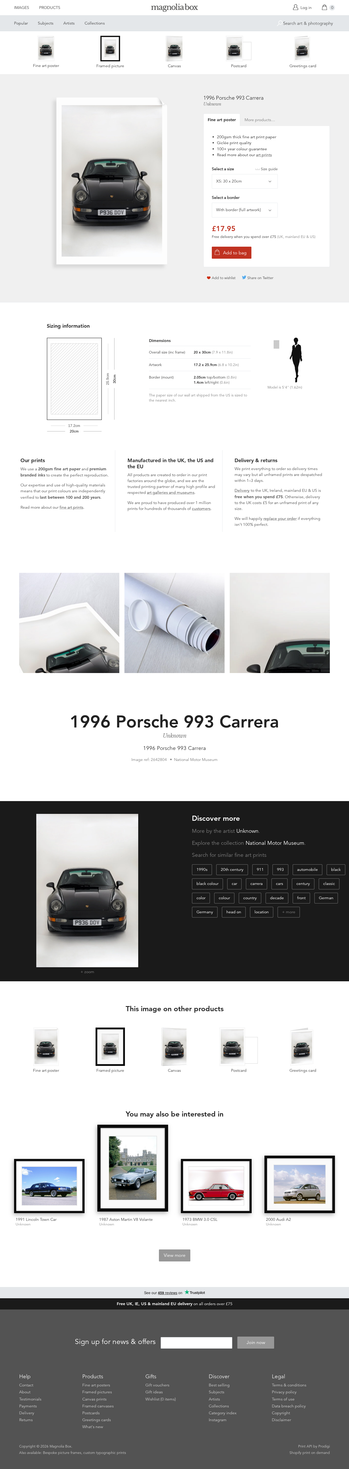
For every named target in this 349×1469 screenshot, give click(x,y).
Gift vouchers (157, 1385)
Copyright (281, 1413)
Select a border (225, 197)
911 (260, 869)
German (326, 898)
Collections (95, 23)
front (301, 898)
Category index (223, 1413)
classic (329, 883)
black (336, 869)
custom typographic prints (104, 1452)
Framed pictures (97, 1392)
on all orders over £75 (174, 1303)
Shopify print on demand (309, 1452)
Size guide (269, 169)
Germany (204, 912)
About (24, 1392)
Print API (305, 1446)
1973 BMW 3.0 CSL (199, 1219)
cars (279, 883)
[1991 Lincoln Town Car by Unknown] (49, 1186)
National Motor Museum (275, 843)
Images (21, 7)
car (234, 883)
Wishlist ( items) (160, 1399)
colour (224, 898)
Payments (28, 1406)
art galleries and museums (170, 492)
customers (201, 508)
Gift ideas (154, 1392)
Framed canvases (98, 1406)
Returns (26, 1419)
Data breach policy (289, 1406)
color (200, 898)
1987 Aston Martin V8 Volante (126, 1219)
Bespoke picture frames (62, 1452)
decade (277, 898)
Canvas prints (94, 1399)
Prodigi (324, 1446)
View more (174, 1255)
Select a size (245, 169)
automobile (307, 869)
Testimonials (30, 1399)
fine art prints (71, 507)
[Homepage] (174, 8)
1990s (201, 869)
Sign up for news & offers (115, 1341)
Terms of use (283, 1399)
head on (233, 912)
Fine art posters (96, 1385)
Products (49, 7)
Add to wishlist (224, 278)
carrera (256, 883)
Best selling (219, 1385)
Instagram (218, 1419)
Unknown (212, 104)
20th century (232, 869)
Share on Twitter (260, 278)
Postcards (91, 1413)
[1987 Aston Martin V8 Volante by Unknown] (132, 1169)
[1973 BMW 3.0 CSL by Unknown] (216, 1186)
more (290, 912)
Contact (26, 1385)
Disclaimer (281, 1419)
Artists (69, 23)
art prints (264, 154)
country (250, 898)
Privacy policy (284, 1392)
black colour (207, 883)
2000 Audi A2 (278, 1219)
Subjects (45, 23)
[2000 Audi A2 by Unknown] (299, 1184)
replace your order (280, 518)
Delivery (242, 490)
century (303, 883)
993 (280, 869)
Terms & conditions (289, 1385)
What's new (92, 1426)
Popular (21, 23)
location (261, 912)
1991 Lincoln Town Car (36, 1219)
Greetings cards (96, 1419)
